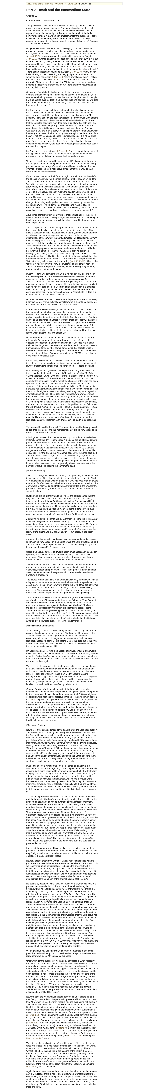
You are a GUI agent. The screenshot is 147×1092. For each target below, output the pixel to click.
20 (36, 1066)
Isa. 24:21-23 (74, 1035)
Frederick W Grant (54, 3)
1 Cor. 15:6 (57, 77)
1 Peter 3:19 (33, 1015)
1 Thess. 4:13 (63, 151)
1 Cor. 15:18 (60, 79)
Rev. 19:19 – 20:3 (34, 1038)
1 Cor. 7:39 (80, 66)
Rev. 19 (30, 1066)
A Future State (72, 3)
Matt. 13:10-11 (77, 261)
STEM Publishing (34, 3)
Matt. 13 (32, 699)
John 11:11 (31, 59)
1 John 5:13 (32, 1022)
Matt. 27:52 (35, 56)
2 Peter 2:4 (61, 1028)
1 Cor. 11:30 (76, 72)
